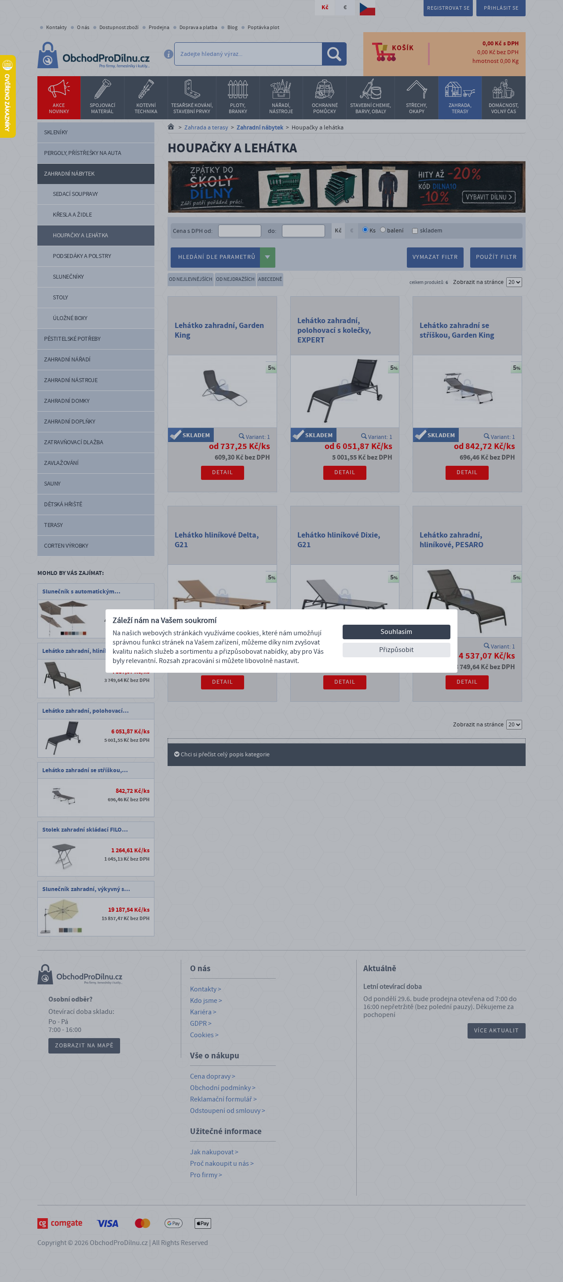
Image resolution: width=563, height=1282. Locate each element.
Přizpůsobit (396, 649)
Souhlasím (396, 631)
